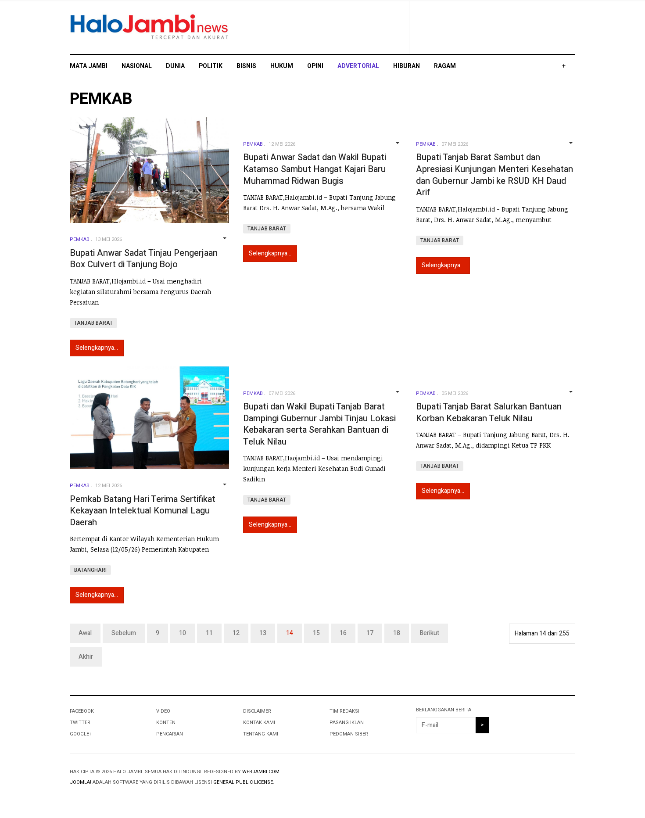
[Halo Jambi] (149, 27)
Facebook (82, 711)
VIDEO (163, 711)
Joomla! (80, 782)
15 (316, 633)
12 (236, 633)
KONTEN (166, 722)
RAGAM (445, 66)
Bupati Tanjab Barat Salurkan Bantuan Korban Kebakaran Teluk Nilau (489, 412)
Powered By (535, 779)
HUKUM (281, 66)
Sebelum (123, 633)
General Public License (243, 782)
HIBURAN (406, 66)
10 (182, 633)
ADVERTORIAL (358, 66)
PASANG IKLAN (347, 722)
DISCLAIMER (257, 711)
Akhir (86, 656)
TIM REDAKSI (344, 711)
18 (396, 633)
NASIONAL (137, 66)
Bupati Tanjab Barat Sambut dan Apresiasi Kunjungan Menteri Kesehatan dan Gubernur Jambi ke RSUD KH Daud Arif (494, 175)
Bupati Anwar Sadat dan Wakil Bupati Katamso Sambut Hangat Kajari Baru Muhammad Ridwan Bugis (314, 169)
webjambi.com (261, 771)
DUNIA (175, 66)
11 (209, 633)
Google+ (80, 734)
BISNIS (246, 66)
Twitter (80, 722)
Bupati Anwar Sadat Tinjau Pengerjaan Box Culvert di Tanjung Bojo (144, 259)
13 (262, 633)
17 (369, 633)
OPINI (315, 66)
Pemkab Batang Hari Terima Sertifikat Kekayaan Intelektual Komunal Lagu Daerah (142, 511)
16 (343, 633)
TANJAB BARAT (93, 323)
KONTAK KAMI (259, 722)
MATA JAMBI (89, 66)
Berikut (429, 633)
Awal (85, 633)
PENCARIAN (169, 734)
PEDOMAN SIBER (349, 734)
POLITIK (210, 66)
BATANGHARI (90, 570)
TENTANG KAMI (260, 734)
